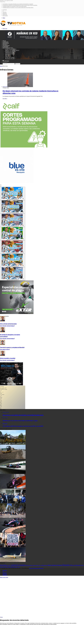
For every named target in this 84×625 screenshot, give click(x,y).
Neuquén (65, 565)
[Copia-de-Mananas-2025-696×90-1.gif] (44, 39)
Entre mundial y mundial (7, 359)
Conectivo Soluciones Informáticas (36, 568)
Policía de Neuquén (75, 565)
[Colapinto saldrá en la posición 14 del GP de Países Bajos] (13, 473)
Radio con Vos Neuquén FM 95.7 (12, 50)
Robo (7, 566)
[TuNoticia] (13, 26)
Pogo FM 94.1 (8, 56)
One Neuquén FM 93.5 (10, 53)
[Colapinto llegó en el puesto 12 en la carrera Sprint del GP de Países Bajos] (13, 488)
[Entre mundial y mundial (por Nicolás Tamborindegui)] (2, 355)
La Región (5, 42)
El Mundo (5, 46)
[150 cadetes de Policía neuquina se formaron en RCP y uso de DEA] (13, 517)
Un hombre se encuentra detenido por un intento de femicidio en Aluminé (18, 4)
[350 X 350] (24, 147)
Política (5, 44)
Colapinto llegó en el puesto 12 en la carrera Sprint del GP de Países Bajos (18, 7)
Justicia (43, 565)
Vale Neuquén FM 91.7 (10, 52)
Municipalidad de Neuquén (55, 565)
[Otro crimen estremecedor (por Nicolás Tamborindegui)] (2, 321)
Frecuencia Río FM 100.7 (10, 51)
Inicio (4, 40)
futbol (40, 565)
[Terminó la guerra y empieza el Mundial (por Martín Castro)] (2, 344)
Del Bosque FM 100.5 (10, 58)
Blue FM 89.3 (8, 55)
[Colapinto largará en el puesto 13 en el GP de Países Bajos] (13, 532)
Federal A (37, 565)
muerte (46, 565)
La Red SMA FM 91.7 (10, 57)
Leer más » (5, 98)
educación (30, 565)
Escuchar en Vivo (8, 47)
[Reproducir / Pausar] (0, 185)
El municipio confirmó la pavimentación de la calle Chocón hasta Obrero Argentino (20, 5)
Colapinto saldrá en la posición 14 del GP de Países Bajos (14, 6)
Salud (16, 566)
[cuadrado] (17, 182)
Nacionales (6, 45)
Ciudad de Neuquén (18, 565)
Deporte (27, 565)
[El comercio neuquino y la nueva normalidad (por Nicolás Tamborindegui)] (2, 331)
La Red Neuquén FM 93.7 (10, 49)
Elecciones (34, 565)
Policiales (6, 43)
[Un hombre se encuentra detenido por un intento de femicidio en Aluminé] (13, 444)
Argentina (3, 565)
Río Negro (11, 567)
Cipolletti (8, 565)
